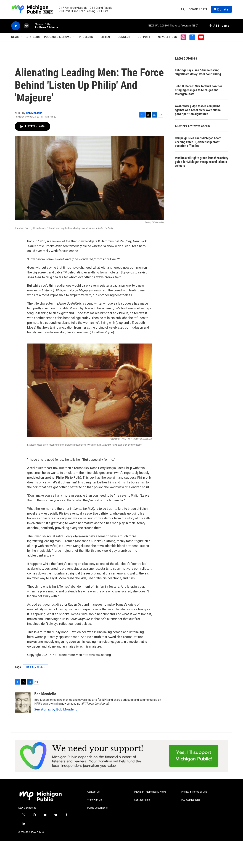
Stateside (34, 37)
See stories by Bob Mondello (55, 709)
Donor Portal (199, 9)
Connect (124, 37)
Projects (86, 37)
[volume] (26, 26)
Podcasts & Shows (57, 37)
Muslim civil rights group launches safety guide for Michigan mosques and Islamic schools (201, 161)
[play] (16, 26)
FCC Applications (190, 800)
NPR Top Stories (35, 667)
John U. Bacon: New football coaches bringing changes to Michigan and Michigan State (198, 90)
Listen (105, 37)
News (15, 37)
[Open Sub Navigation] (21, 37)
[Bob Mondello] (23, 702)
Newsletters (167, 37)
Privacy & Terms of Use (194, 792)
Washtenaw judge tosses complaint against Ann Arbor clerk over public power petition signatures (198, 110)
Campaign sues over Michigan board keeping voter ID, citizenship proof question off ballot (198, 142)
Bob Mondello (34, 113)
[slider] (32, 26)
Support (144, 37)
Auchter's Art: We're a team (192, 126)
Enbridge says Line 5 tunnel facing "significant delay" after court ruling (198, 72)
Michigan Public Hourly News (150, 792)
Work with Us (94, 800)
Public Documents (97, 808)
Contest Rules (142, 800)
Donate (222, 9)
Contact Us (93, 792)
